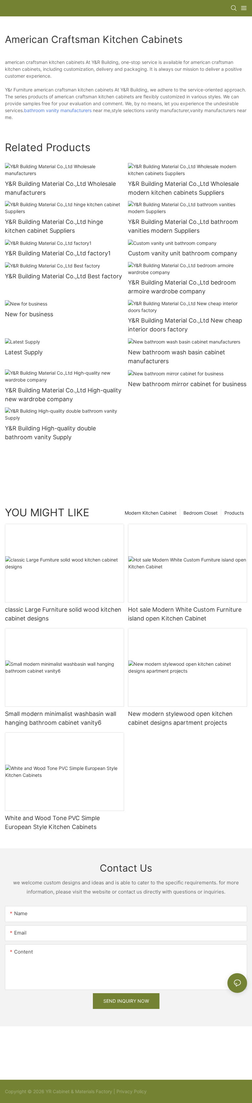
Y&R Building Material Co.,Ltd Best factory (63, 276)
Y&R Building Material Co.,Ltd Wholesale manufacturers (60, 188)
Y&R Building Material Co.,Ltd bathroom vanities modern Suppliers (183, 226)
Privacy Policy (131, 1091)
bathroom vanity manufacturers (58, 110)
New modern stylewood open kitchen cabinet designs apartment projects (180, 718)
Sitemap (156, 1091)
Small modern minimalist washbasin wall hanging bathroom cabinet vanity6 (60, 718)
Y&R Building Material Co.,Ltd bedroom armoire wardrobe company (182, 287)
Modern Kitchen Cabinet (151, 513)
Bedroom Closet (200, 513)
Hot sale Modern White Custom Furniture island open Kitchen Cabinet (185, 614)
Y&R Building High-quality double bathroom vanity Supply (50, 433)
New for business (29, 314)
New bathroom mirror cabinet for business (187, 384)
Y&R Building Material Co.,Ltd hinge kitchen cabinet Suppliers (54, 226)
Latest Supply (24, 352)
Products (234, 513)
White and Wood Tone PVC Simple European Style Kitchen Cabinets (52, 822)
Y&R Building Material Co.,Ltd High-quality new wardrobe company (63, 395)
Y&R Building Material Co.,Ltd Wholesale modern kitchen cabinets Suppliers (183, 188)
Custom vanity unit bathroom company (182, 253)
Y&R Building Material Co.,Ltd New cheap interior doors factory (185, 325)
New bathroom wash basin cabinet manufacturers (176, 356)
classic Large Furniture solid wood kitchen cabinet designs (63, 614)
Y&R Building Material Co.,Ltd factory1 (58, 253)
